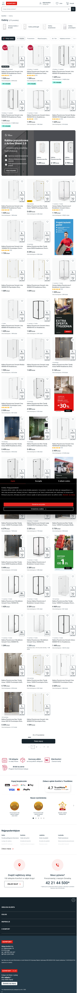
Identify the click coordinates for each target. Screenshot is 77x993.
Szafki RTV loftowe (7, 844)
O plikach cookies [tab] (64, 481)
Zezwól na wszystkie (38, 504)
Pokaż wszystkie (11, 170)
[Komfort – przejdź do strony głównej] (7, 941)
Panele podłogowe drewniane (10, 838)
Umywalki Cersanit (63, 844)
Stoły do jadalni (43, 838)
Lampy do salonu (7, 841)
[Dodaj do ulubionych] (22, 47)
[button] (45, 3)
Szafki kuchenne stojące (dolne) (27, 845)
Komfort (4, 16)
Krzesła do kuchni (25, 841)
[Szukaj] (73, 9)
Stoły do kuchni (24, 838)
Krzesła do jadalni (44, 841)
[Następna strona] (48, 747)
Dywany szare (43, 844)
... (40, 747)
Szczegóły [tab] (38, 481)
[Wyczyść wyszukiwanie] (68, 9)
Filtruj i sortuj (10, 38)
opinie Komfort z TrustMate (60, 781)
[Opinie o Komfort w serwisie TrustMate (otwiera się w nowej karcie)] (57, 788)
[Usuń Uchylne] (17, 38)
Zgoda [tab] (13, 481)
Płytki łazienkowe (63, 838)
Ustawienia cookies (37, 509)
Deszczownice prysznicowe (66, 841)
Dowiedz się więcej (69, 495)
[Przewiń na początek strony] (73, 900)
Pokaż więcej (38, 741)
